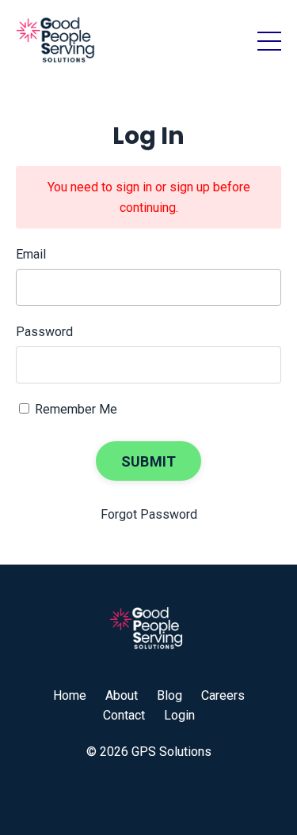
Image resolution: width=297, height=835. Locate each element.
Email (31, 254)
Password (44, 331)
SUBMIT (149, 461)
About (121, 695)
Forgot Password (149, 514)
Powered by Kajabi (149, 794)
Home (69, 695)
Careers (223, 695)
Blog (169, 695)
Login (179, 715)
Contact (124, 715)
